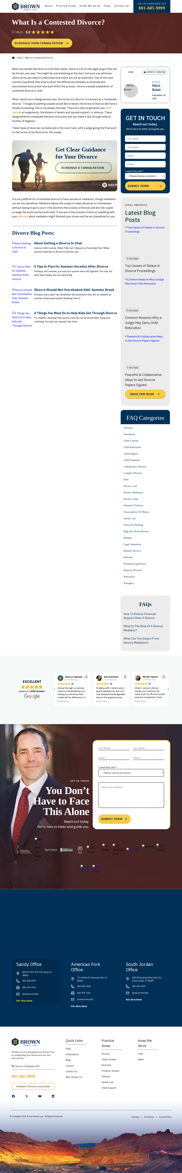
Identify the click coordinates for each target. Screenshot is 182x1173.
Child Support (131, 453)
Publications (72, 1054)
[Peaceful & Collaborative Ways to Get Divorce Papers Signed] (145, 349)
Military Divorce (132, 550)
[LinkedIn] (53, 1096)
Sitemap (135, 1117)
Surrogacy (129, 583)
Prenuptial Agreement (135, 563)
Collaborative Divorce (135, 466)
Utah (140, 1053)
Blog (68, 1060)
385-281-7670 (138, 986)
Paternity (128, 557)
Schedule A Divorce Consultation (33, 1086)
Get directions (24, 1000)
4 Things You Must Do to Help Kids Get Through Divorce (75, 313)
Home (13, 58)
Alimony (128, 427)
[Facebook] (13, 1096)
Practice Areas (66, 5)
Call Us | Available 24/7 (27, 1066)
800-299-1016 (29, 987)
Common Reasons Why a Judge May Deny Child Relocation (143, 322)
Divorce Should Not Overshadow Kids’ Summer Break (74, 290)
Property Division (133, 570)
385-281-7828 (84, 986)
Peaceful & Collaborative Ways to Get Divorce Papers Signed (143, 379)
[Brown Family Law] (26, 6)
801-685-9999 (152, 8)
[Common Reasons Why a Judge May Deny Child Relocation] (145, 292)
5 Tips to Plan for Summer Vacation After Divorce (71, 266)
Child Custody (131, 440)
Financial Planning (133, 524)
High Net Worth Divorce (136, 531)
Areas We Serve (89, 5)
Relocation (129, 576)
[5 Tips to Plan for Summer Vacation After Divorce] (22, 275)
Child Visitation (132, 460)
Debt (126, 479)
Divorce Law (130, 486)
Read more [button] (63, 701)
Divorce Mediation (133, 492)
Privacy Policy (165, 1117)
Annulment (129, 434)
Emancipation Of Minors (136, 511)
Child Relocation (132, 447)
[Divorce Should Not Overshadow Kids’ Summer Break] (22, 298)
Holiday (128, 537)
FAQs (107, 5)
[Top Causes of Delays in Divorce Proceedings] (145, 240)
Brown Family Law (35, 1116)
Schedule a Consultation (82, 168)
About (49, 5)
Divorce (105, 1053)
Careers (70, 1065)
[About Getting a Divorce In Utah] (22, 251)
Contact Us (121, 5)
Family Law (130, 518)
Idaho (141, 1059)
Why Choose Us (74, 1077)
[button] (168, 689)
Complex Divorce (133, 473)
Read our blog (142, 394)
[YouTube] (40, 1096)
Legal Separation (132, 544)
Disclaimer (149, 1117)
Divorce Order (131, 499)
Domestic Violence (133, 505)
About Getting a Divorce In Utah (58, 243)
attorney (23, 216)
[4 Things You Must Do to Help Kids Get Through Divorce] (22, 321)
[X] (26, 1096)
